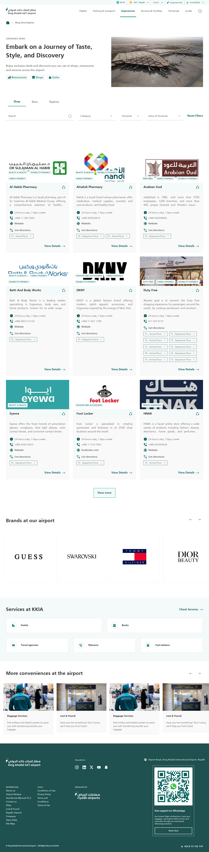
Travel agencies (29, 645)
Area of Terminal (157, 116)
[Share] (63, 187)
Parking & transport (104, 11)
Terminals (173, 11)
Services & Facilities (151, 11)
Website (19, 223)
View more (104, 493)
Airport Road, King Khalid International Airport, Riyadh (176, 759)
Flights (83, 11)
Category (85, 116)
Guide (188, 11)
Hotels (24, 625)
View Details (52, 246)
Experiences (128, 11)
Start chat (173, 831)
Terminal (127, 116)
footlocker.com (90, 450)
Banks (125, 625)
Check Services (188, 609)
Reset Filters (195, 116)
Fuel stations (162, 645)
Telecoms (93, 645)
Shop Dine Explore (24, 22)
